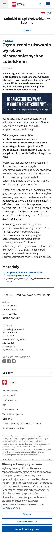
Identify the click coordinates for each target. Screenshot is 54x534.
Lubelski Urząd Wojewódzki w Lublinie (27, 20)
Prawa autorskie (10, 409)
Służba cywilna (9, 395)
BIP (4, 404)
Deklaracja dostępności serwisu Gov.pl (21, 423)
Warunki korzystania (12, 414)
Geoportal (7, 418)
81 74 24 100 (8, 335)
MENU (25, 30)
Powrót (9, 40)
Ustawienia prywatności (14, 428)
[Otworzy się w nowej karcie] (4, 361)
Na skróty (7, 372)
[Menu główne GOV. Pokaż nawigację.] (4, 4)
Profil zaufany (9, 400)
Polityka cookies (10, 390)
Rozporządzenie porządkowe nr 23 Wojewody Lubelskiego (26, 277)
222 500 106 (8, 342)
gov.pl (13, 382)
